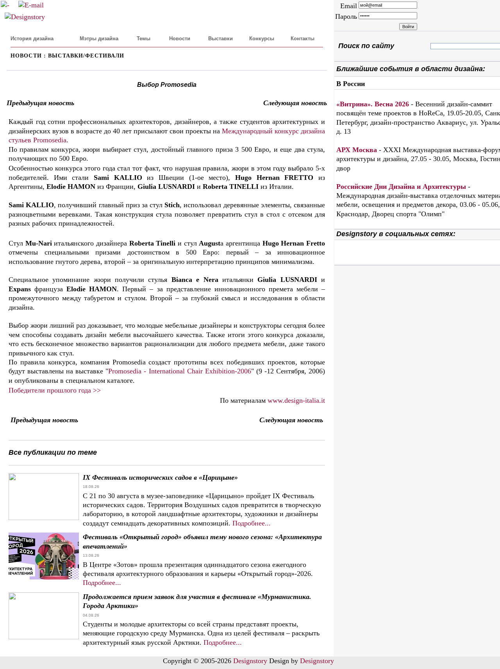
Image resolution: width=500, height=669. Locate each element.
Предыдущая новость (40, 103)
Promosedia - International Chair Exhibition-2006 (179, 371)
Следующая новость (295, 103)
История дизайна (32, 38)
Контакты (302, 38)
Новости (179, 38)
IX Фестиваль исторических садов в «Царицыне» (160, 477)
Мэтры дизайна (99, 38)
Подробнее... (251, 523)
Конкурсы (261, 38)
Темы (143, 38)
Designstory (250, 661)
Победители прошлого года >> (55, 390)
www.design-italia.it (296, 400)
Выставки (220, 38)
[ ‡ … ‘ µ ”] (437, 46)
